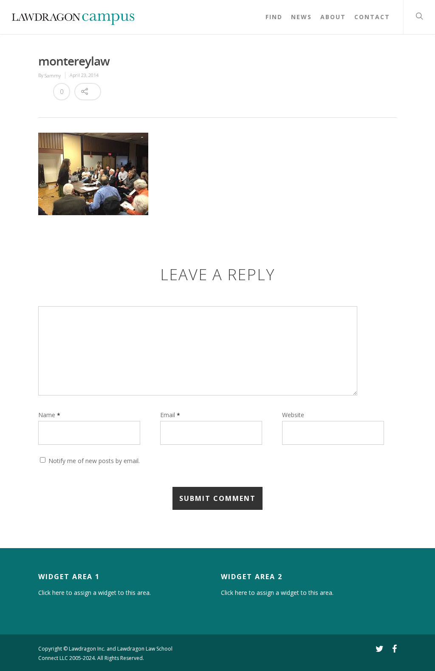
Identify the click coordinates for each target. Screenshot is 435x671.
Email (170, 415)
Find (274, 17)
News (301, 17)
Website (293, 415)
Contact (372, 17)
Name (49, 415)
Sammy (53, 75)
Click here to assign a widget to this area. (94, 593)
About (333, 17)
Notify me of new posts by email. (94, 461)
